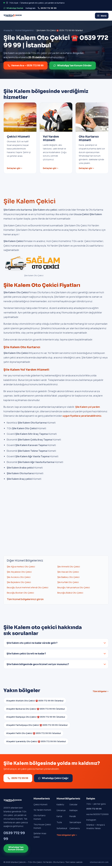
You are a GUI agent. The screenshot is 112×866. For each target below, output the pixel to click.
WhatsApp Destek (14, 8)
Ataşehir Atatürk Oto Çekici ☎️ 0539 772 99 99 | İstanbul (34, 700)
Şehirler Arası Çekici (40, 835)
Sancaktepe (75, 822)
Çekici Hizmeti (40, 804)
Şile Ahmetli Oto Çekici (68, 566)
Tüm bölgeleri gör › (67, 835)
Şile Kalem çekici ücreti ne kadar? (26, 653)
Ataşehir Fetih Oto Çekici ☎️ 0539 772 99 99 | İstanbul (33, 733)
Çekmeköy (74, 828)
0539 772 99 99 (48, 8)
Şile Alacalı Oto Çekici (68, 571)
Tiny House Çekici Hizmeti (42, 826)
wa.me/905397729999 (97, 814)
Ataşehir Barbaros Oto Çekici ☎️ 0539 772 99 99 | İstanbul (35, 708)
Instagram (30, 8)
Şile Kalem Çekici (30, 201)
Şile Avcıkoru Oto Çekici (18, 577)
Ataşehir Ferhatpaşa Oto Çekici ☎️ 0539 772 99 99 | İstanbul (37, 725)
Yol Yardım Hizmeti (42, 809)
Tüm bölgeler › (100, 691)
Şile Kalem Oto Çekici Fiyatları (42, 285)
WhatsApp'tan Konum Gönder (74, 65)
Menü (103, 15)
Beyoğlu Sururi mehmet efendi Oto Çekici (27, 587)
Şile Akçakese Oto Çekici (19, 571)
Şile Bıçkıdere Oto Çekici (19, 582)
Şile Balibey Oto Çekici (68, 577)
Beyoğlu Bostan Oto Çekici (20, 592)
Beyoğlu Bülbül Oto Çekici (70, 592)
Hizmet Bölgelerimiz (24, 30)
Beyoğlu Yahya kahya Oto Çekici (73, 587)
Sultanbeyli (62, 828)
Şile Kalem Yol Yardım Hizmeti (26, 370)
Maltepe (73, 810)
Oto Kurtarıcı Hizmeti (40, 817)
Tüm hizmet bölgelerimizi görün (25, 599)
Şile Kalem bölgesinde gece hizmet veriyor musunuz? (38, 664)
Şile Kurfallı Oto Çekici (68, 582)
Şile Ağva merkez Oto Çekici (21, 566)
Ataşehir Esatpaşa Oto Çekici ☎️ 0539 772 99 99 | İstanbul (35, 716)
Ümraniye (61, 810)
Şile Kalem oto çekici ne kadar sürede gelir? (32, 642)
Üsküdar (73, 804)
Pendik (72, 816)
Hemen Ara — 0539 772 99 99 (27, 65)
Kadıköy (60, 804)
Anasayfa (8, 30)
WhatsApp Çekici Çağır (55, 778)
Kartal (59, 816)
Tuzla (59, 822)
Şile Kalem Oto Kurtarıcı (22, 347)
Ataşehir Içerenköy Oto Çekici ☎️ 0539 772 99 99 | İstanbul (36, 741)
